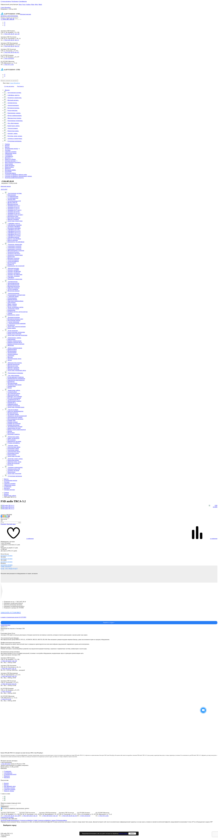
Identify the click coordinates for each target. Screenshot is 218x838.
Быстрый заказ (11, 524)
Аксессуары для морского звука (16, 370)
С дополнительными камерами (16, 323)
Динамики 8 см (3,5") (13, 205)
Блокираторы (11, 310)
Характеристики (5, 625)
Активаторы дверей (13, 308)
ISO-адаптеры (11, 440)
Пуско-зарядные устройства (15, 377)
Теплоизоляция (11, 352)
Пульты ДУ (10, 264)
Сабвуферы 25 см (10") (14, 231)
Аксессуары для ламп (13, 456)
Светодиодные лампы (13, 447)
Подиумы (10, 465)
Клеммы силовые (12, 422)
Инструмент (11, 432)
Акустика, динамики (13, 276)
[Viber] (9, 516)
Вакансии (7, 776)
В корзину (4, 524)
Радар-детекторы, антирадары (16, 332)
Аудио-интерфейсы (13, 261)
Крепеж (9, 431)
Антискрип (10, 355)
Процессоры (11, 256)
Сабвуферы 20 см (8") (13, 229)
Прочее (9, 387)
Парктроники (11, 339)
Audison (28, 4)
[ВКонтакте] (1, 516)
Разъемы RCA (11, 402)
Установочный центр (10, 774)
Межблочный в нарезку (14, 401)
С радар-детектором (13, 322)
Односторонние (12, 298)
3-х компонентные (12, 198)
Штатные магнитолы (13, 286)
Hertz (20, 4)
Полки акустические (13, 463)
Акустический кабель (13, 393)
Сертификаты (23, 1)
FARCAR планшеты (13, 287)
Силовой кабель (12, 392)
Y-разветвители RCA (13, 399)
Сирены (9, 313)
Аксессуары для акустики (14, 221)
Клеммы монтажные (13, 425)
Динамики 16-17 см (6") (14, 210)
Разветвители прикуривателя (15, 380)
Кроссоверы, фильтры (13, 218)
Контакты (7, 488)
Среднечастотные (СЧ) (14, 201)
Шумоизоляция (11, 351)
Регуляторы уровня (13, 414)
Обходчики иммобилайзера (15, 301)
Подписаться (4, 806)
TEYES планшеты (12, 289)
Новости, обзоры (9, 791)
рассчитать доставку (7, 555)
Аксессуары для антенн (14, 473)
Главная (6, 492)
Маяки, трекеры (12, 304)
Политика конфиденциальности (10, 820)
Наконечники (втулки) (14, 428)
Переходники (11, 472)
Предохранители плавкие (14, 417)
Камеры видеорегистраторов (15, 344)
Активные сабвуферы (13, 226)
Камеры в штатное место (14, 342)
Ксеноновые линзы (13, 453)
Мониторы (10, 345)
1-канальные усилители (14, 246)
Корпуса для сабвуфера (14, 238)
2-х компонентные (12, 196)
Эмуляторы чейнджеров (14, 384)
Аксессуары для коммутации (15, 407)
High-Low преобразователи (15, 411)
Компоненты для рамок (14, 441)
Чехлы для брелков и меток (15, 307)
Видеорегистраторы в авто (15, 319)
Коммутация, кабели (10, 495)
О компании (7, 486)
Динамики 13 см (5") (13, 208)
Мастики (10, 357)
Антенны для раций (13, 470)
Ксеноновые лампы (13, 448)
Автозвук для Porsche (13, 273)
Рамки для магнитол (13, 438)
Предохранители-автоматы (15, 419)
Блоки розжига (11, 454)
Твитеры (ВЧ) (11, 199)
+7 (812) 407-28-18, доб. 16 (11, 40)
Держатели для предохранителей (17, 416)
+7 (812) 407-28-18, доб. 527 (11, 46)
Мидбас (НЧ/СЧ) (12, 202)
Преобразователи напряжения (16, 378)
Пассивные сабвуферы (14, 228)
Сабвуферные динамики (14, 225)
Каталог (6, 494)
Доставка (6, 482)
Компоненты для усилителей (15, 265)
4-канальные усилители (14, 249)
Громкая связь (11, 386)
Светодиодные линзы (13, 451)
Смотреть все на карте (7, 817)
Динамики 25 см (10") (13, 213)
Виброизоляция (12, 349)
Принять (132, 833)
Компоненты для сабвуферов (15, 242)
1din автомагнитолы (13, 283)
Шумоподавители (12, 412)
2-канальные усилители (14, 247)
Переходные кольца (13, 460)
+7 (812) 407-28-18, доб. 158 (11, 34)
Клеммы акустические (14, 423)
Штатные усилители (13, 258)
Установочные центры (10, 480)
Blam (32, 4)
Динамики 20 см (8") (13, 211)
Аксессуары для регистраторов (16, 326)
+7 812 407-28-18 (7, 19)
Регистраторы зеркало (13, 320)
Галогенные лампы (13, 450)
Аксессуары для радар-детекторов (17, 335)
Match (40, 4)
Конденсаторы (11, 262)
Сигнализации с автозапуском (16, 295)
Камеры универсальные (14, 341)
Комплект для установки (14, 396)
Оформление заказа (9, 485)
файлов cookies (123, 833)
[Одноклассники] (3, 516)
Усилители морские (13, 259)
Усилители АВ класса (13, 253)
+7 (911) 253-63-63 (8, 58)
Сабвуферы (10, 277)
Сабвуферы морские (13, 237)
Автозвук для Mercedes (14, 271)
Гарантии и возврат (9, 483)
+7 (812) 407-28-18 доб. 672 (11, 52)
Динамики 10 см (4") (13, 207)
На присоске (11, 325)
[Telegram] (7, 516)
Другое (9, 360)
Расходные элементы (13, 434)
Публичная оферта (61, 820)
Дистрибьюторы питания (14, 426)
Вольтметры (11, 381)
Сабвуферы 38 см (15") (14, 234)
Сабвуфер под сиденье (14, 235)
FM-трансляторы (12, 383)
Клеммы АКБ (11, 420)
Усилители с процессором (15, 255)
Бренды (6, 479)
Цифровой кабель (12, 404)
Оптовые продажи (9, 489)
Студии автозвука (6, 1)
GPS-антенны (11, 302)
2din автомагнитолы (13, 284)
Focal (23, 4)
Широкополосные (12, 204)
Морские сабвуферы (13, 369)
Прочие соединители (13, 405)
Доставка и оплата (9, 787)
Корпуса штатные (12, 240)
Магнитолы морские (13, 290)
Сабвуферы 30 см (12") (14, 232)
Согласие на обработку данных (47, 820)
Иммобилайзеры (12, 299)
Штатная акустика (12, 216)
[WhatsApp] (5, 516)
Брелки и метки (12, 305)
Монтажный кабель (13, 395)
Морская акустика (12, 366)
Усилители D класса (13, 252)
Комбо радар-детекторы (14, 333)
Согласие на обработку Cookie (28, 820)
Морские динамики (13, 219)
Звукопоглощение (12, 354)
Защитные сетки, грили (14, 461)
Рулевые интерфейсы (13, 443)
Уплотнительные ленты (14, 358)
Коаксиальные (11, 195)
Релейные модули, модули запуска (17, 311)
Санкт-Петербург (15, 83)
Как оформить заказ (10, 786)
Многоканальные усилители (15, 250)
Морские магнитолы (13, 364)
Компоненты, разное (13, 314)
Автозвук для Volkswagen (14, 274)
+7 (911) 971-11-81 (8, 64)
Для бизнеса (14, 1)
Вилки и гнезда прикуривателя (16, 429)
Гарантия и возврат (9, 789)
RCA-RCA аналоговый (14, 398)
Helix (36, 4)
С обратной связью (13, 296)
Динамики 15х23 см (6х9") (15, 214)
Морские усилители (13, 367)
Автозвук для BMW (13, 270)
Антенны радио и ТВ (13, 469)
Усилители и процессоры (14, 279)
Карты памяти (11, 328)
